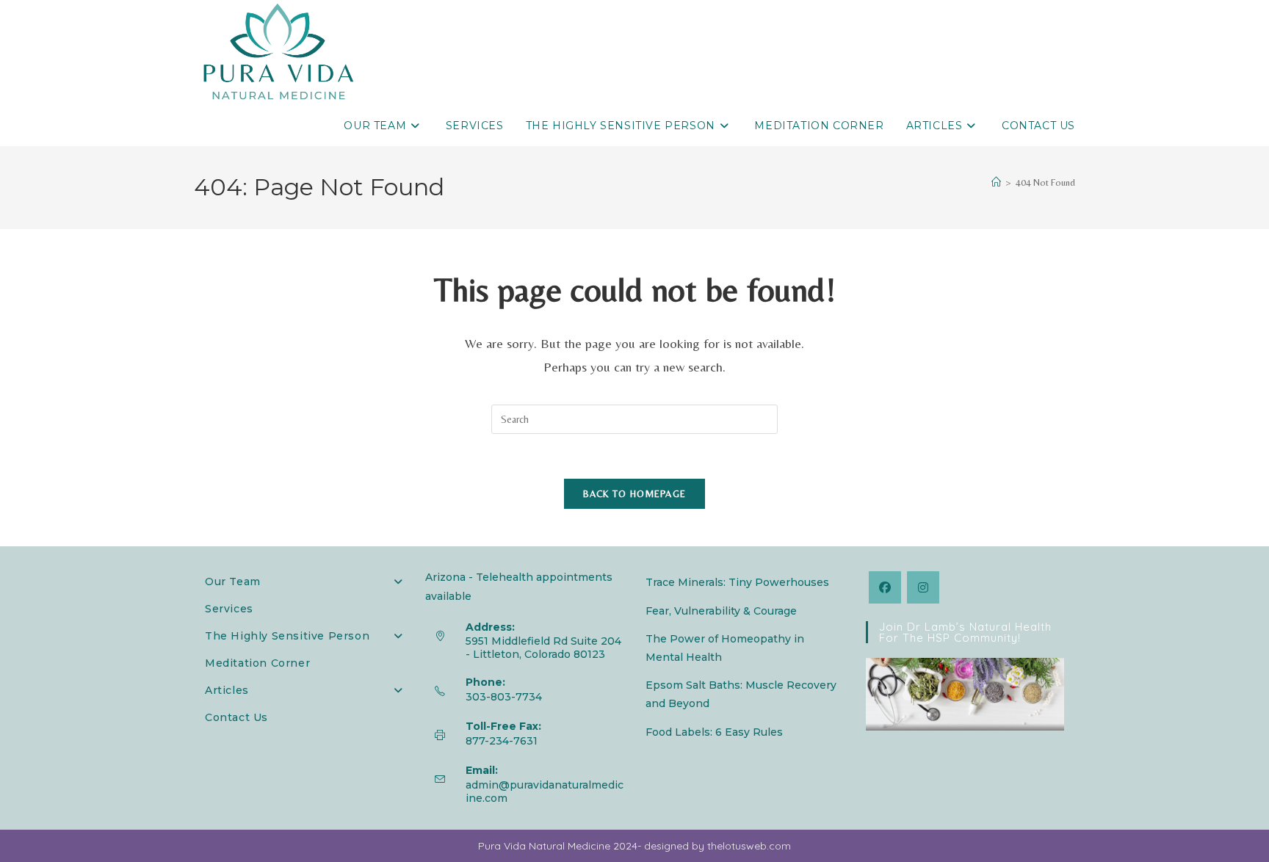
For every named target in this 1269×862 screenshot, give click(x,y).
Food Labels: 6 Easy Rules (714, 732)
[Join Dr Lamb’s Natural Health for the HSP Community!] (965, 693)
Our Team (233, 581)
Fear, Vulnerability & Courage (721, 610)
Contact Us (236, 717)
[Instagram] (923, 587)
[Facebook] (885, 587)
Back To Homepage (635, 493)
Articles (227, 690)
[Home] (996, 182)
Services (229, 608)
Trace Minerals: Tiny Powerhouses (737, 582)
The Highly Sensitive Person (287, 635)
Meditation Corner (257, 663)
